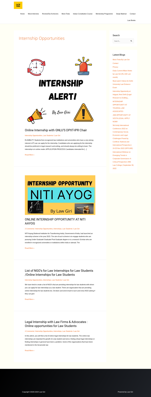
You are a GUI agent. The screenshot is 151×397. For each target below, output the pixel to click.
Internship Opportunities (33, 135)
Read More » (29, 154)
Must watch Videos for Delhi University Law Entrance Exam (123, 84)
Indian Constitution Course (82, 14)
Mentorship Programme (104, 14)
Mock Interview (33, 14)
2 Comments (29, 229)
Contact (132, 14)
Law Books (131, 20)
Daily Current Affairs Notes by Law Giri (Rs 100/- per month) (122, 74)
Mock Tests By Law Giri (121, 59)
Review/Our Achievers (50, 14)
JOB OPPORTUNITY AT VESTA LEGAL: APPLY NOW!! (122, 118)
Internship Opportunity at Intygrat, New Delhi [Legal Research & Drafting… (122, 94)
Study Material (121, 14)
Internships (58, 229)
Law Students (48, 135)
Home (22, 14)
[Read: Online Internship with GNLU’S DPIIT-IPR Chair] (60, 90)
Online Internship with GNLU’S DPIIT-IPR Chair (56, 130)
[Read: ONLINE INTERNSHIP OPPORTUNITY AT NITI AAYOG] (60, 195)
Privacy (115, 67)
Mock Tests (66, 14)
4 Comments (29, 331)
